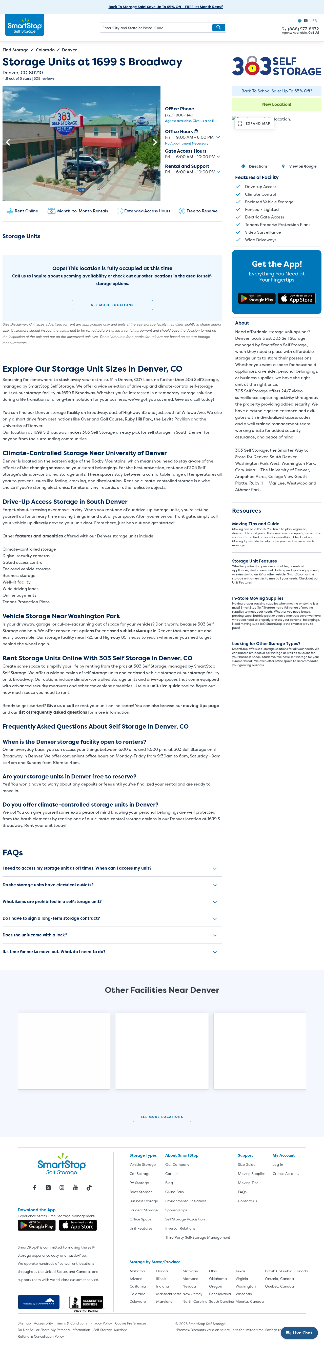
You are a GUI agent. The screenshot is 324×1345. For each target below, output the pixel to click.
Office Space (140, 1219)
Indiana (162, 1286)
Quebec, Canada (279, 1286)
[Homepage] (24, 25)
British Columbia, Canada (286, 1271)
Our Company (177, 1164)
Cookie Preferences (130, 1323)
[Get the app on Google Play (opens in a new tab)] (257, 298)
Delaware (138, 1301)
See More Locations (112, 305)
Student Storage (144, 1210)
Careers (171, 1173)
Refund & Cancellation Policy (41, 1336)
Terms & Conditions (71, 1323)
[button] (218, 27)
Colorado (45, 50)
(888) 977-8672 (303, 29)
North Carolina (195, 1301)
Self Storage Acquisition (185, 1219)
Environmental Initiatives (185, 1200)
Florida (162, 1271)
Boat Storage (141, 1191)
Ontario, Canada (279, 1278)
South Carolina (221, 1301)
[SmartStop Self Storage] (61, 1164)
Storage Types (143, 1155)
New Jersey (192, 1293)
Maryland (164, 1301)
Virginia (242, 1278)
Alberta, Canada (250, 1301)
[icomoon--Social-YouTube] (75, 1187)
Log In (278, 1164)
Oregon (215, 1286)
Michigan (190, 1271)
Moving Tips (248, 1182)
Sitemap (24, 1323)
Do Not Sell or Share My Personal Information (54, 1330)
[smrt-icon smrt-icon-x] (48, 1187)
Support (245, 1155)
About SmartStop (181, 1155)
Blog (169, 1182)
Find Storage (16, 50)
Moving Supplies (251, 1173)
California (138, 1286)
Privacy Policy (101, 1323)
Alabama (137, 1271)
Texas (240, 1271)
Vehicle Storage (143, 1164)
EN (306, 20)
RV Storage (139, 1182)
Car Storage (140, 1173)
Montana (190, 1278)
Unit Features (141, 1228)
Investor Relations (180, 1228)
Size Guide (246, 1164)
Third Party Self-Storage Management (197, 1237)
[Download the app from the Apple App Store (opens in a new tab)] (297, 298)
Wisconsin (244, 1293)
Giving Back (175, 1191)
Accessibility (43, 1323)
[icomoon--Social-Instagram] (61, 1187)
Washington (246, 1286)
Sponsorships (176, 1210)
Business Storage (144, 1200)
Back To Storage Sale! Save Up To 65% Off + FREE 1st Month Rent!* (166, 6)
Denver (69, 50)
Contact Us (247, 1200)
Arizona (136, 1278)
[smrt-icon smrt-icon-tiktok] (89, 1187)
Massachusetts (168, 1293)
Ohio (213, 1271)
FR (314, 20)
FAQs (242, 1191)
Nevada (189, 1286)
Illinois (161, 1278)
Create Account (286, 1173)
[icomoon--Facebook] (34, 1187)
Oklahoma (218, 1278)
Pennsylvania (220, 1293)
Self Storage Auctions (110, 1330)
